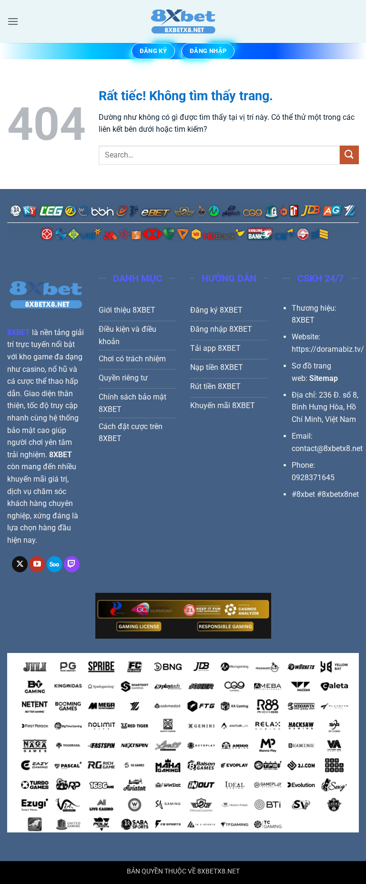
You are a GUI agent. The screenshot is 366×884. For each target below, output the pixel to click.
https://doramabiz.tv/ (328, 349)
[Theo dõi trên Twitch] (72, 564)
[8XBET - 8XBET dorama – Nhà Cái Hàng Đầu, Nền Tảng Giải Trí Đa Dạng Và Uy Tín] (183, 21)
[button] (13, 21)
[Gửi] (349, 155)
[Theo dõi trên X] (20, 564)
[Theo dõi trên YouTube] (37, 564)
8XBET (18, 332)
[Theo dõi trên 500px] (54, 564)
